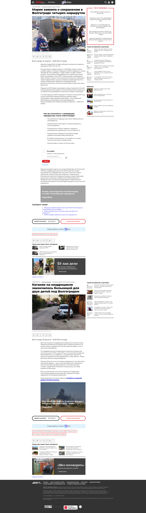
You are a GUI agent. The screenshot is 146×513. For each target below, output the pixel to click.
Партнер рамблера (58, 506)
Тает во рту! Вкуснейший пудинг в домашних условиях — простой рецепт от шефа (103, 292)
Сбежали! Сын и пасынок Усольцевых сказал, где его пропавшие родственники (104, 67)
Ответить (46, 161)
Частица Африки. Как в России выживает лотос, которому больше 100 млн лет (103, 73)
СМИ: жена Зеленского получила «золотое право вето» (102, 95)
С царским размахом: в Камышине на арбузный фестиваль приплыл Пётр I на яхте (100, 40)
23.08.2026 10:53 (36, 282)
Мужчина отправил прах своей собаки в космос (102, 89)
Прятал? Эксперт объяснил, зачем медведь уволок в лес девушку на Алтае (103, 50)
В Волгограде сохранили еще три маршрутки (60, 215)
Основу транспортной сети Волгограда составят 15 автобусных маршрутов (60, 192)
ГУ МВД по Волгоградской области (41, 331)
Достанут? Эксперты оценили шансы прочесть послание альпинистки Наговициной (104, 286)
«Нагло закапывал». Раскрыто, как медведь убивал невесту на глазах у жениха (103, 303)
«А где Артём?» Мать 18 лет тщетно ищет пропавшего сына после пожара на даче (103, 78)
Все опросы (45, 164)
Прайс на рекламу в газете (57, 482)
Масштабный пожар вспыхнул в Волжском (100, 12)
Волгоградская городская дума (40, 52)
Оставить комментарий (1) (73, 221)
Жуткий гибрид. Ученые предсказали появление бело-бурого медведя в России (104, 56)
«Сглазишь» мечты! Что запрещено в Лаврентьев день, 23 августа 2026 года (100, 19)
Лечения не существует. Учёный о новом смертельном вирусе (103, 296)
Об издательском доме (72, 482)
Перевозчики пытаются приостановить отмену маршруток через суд (72, 248)
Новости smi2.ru (37, 277)
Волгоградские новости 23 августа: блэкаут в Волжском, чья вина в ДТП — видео (100, 33)
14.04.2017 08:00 (36, 7)
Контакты (45, 482)
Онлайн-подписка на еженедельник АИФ (54, 483)
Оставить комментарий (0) (73, 418)
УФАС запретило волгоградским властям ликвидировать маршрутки (48, 253)
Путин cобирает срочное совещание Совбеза (103, 106)
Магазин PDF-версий (94, 482)
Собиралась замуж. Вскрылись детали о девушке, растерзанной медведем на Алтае (103, 62)
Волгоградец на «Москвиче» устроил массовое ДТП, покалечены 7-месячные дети (74, 448)
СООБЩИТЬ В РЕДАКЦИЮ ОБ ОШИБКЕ (76, 483)
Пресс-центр (84, 482)
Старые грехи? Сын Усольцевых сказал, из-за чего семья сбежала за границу (103, 314)
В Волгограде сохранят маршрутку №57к (45, 247)
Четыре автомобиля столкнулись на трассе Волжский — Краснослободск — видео (48, 453)
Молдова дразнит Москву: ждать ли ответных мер (103, 100)
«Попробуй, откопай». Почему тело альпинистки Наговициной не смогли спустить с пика (103, 309)
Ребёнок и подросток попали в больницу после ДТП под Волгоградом (74, 453)
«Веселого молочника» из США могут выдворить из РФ (103, 112)
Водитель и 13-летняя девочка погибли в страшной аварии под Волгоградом (100, 26)
